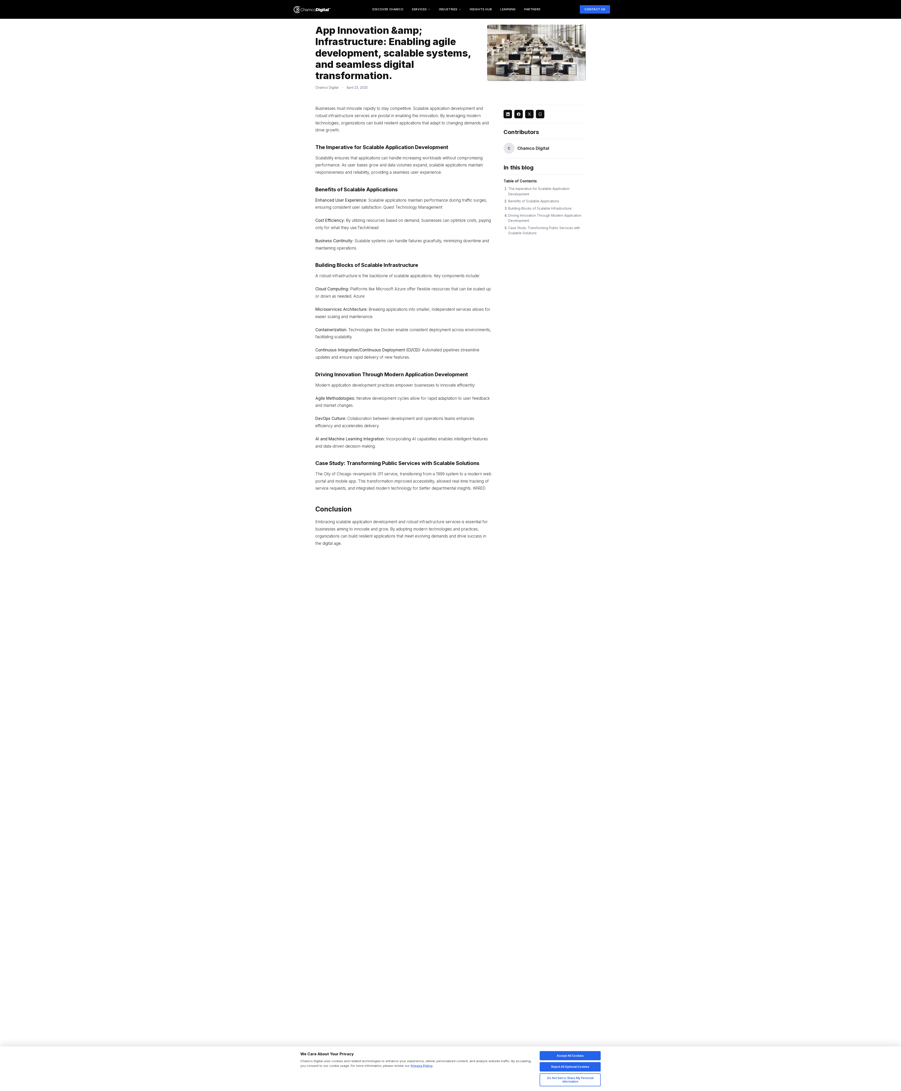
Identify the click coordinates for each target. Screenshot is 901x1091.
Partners (532, 9)
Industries (448, 9)
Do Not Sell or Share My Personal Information (570, 1079)
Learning (508, 9)
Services (419, 9)
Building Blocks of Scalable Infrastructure (540, 208)
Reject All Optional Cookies (570, 1066)
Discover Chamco (387, 9)
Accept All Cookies (570, 1055)
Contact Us (594, 9)
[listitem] (508, 114)
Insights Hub (481, 9)
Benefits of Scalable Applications (533, 201)
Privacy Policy (422, 1066)
